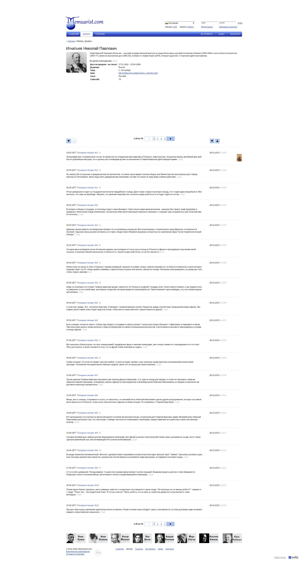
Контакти (235, 34)
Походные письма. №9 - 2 (89, 433)
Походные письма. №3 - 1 (89, 225)
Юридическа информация (78, 551)
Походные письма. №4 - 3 (89, 303)
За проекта (207, 34)
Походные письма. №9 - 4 (89, 468)
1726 (174, 27)
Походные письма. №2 (87, 205)
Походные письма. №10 (88, 485)
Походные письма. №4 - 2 (89, 283)
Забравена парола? (228, 27)
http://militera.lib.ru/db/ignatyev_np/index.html (138, 73)
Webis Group (280, 557)
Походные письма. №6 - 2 (89, 358)
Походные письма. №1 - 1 (89, 153)
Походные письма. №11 (88, 505)
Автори (71, 41)
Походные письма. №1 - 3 (89, 188)
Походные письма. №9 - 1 (89, 413)
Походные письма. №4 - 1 (89, 263)
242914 (190, 27)
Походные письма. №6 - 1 (89, 340)
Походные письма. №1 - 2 (89, 170)
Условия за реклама (75, 554)
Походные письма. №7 (87, 375)
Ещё (115, 61)
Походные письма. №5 (87, 320)
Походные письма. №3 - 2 (89, 245)
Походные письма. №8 (87, 395)
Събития (74, 34)
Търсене (100, 34)
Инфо (221, 34)
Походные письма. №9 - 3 (89, 450)
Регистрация (207, 27)
